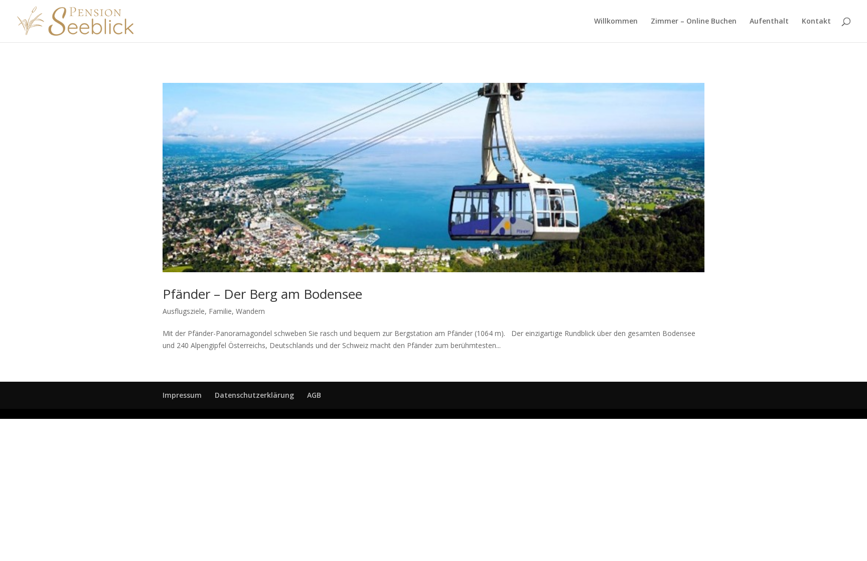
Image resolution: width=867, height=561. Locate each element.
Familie (220, 311)
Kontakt (816, 22)
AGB (314, 395)
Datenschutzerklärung (254, 395)
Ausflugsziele (184, 311)
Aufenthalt (769, 22)
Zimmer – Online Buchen (694, 22)
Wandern (250, 311)
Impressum (182, 395)
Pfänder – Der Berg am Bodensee (262, 294)
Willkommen (616, 22)
